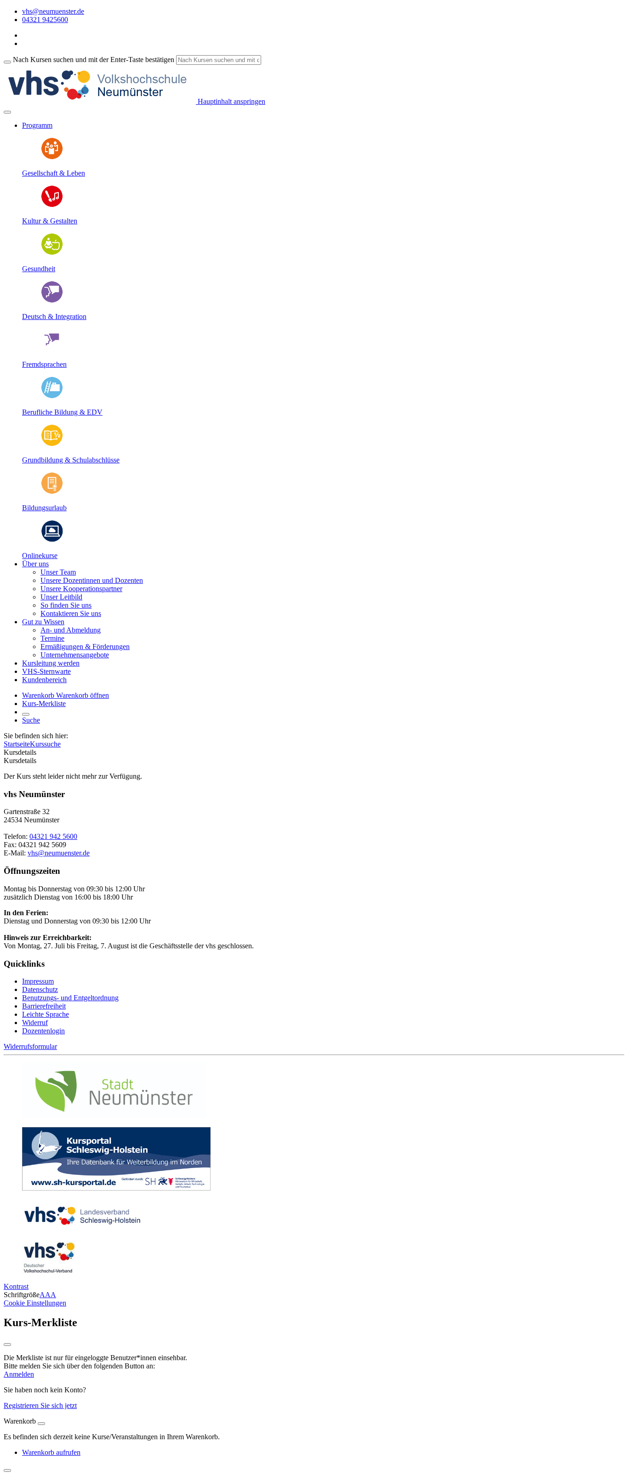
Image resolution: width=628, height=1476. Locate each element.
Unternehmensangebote (74, 655)
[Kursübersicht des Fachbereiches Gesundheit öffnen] (51, 253)
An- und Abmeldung (70, 630)
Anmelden (19, 1374)
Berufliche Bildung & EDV (62, 412)
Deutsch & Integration (54, 316)
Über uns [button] (35, 564)
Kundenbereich (44, 680)
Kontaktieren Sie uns (70, 613)
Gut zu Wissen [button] (43, 622)
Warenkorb (39, 695)
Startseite (17, 744)
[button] (82, 695)
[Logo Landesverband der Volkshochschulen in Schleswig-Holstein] (82, 1229)
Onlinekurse (39, 555)
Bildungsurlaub (44, 508)
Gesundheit (38, 269)
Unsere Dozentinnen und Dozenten (91, 580)
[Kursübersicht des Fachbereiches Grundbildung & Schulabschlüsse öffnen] (51, 444)
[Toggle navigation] (7, 112)
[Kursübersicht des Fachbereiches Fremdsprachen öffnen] (51, 349)
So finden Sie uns (65, 605)
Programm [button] (37, 125)
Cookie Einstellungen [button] (35, 1303)
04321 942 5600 (53, 836)
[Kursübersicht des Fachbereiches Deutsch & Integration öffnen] (51, 301)
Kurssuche (45, 744)
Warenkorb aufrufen (51, 1452)
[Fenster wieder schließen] (7, 1344)
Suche (31, 720)
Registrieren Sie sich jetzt (40, 1405)
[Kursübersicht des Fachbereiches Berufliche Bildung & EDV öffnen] (51, 396)
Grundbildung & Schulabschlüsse (71, 460)
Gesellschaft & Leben (53, 173)
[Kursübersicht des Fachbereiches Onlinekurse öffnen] (51, 540)
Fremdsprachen (44, 364)
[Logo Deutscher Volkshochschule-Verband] (48, 1271)
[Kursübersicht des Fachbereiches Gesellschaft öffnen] (51, 157)
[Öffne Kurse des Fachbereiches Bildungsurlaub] (51, 492)
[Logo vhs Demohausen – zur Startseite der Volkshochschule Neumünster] (100, 101)
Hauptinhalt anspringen (230, 101)
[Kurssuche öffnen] (25, 714)
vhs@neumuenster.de (59, 853)
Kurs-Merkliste (44, 703)
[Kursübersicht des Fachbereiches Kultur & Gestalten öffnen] (51, 205)
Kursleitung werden (51, 663)
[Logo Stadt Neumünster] (114, 1115)
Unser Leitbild (61, 597)
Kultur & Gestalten (49, 221)
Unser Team (58, 572)
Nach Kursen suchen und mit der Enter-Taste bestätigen (93, 59)
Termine (52, 638)
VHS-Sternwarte (46, 671)
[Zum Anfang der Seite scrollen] (7, 1470)
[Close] (41, 1423)
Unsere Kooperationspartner (81, 589)
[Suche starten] (7, 62)
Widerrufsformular (30, 1046)
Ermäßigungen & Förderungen (85, 646)
